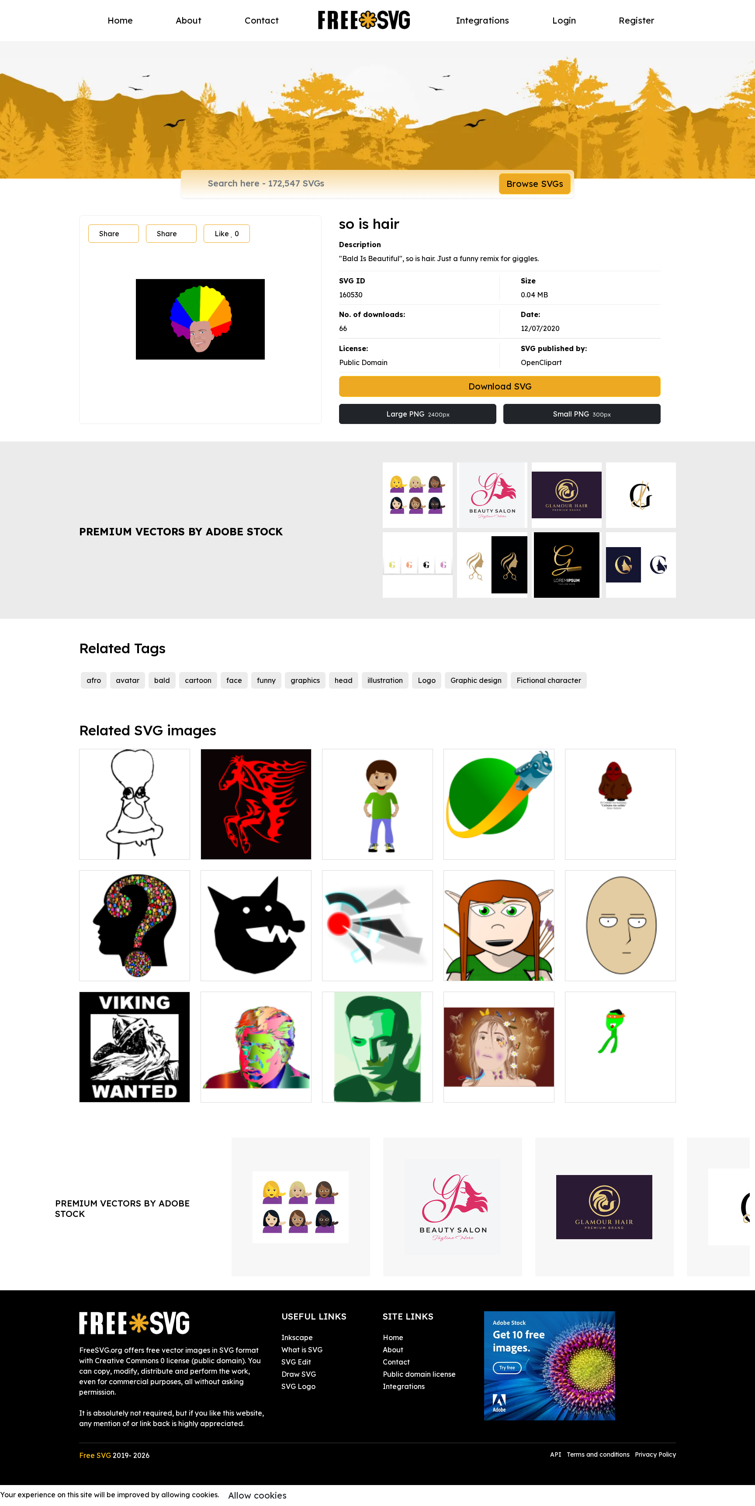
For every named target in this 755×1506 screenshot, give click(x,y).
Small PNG (582, 414)
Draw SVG (298, 1374)
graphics (305, 680)
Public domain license (419, 1374)
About (188, 20)
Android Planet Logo (488, 847)
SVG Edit (296, 1362)
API (556, 1454)
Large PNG (418, 414)
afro (94, 680)
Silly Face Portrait (605, 969)
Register (637, 20)
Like (227, 233)
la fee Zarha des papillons (497, 1090)
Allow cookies (257, 1495)
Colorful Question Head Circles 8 (135, 963)
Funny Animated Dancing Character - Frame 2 (620, 1085)
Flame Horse (231, 847)
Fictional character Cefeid (619, 847)
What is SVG (301, 1349)
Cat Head (227, 969)
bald (162, 680)
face (234, 680)
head (344, 680)
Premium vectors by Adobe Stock (181, 531)
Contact (262, 20)
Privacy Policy (655, 1454)
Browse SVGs (534, 183)
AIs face (346, 1090)
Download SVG (500, 386)
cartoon (198, 680)
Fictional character (548, 680)
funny (266, 680)
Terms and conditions (598, 1454)
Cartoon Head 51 (118, 847)
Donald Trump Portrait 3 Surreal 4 (256, 1085)
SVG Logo (298, 1386)
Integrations (482, 20)
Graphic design (476, 680)
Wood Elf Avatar (481, 969)
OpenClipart (541, 362)
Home (120, 20)
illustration (385, 680)
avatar (127, 680)
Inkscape (297, 1337)
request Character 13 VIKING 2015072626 (134, 1085)
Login (564, 20)
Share (109, 233)
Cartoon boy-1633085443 (374, 847)
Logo (427, 680)
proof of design (357, 969)
